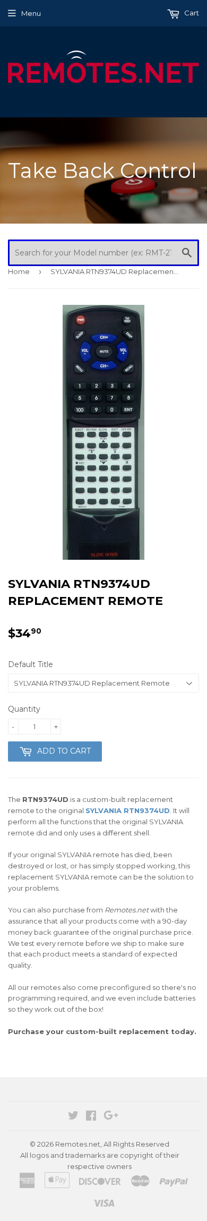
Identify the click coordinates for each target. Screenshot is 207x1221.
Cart (191, 12)
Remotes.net (77, 1144)
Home (19, 271)
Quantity (24, 709)
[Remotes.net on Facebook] (91, 1117)
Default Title (30, 664)
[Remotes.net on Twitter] (73, 1117)
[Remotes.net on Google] (111, 1117)
